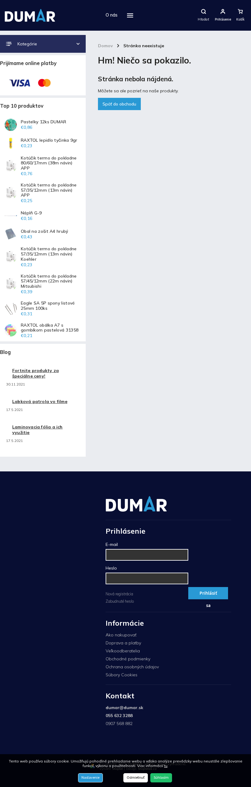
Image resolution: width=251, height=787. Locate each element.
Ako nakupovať (121, 635)
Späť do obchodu (119, 104)
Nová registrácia (119, 593)
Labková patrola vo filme (39, 401)
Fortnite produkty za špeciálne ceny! (35, 373)
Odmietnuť (135, 777)
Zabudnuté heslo (120, 601)
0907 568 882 (119, 723)
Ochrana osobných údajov (132, 667)
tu (165, 765)
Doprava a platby (123, 643)
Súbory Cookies (121, 675)
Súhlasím (161, 777)
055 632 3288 (119, 715)
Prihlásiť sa (208, 594)
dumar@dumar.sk (124, 707)
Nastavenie (90, 777)
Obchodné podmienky (128, 659)
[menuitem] (111, 15)
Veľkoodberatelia (123, 651)
